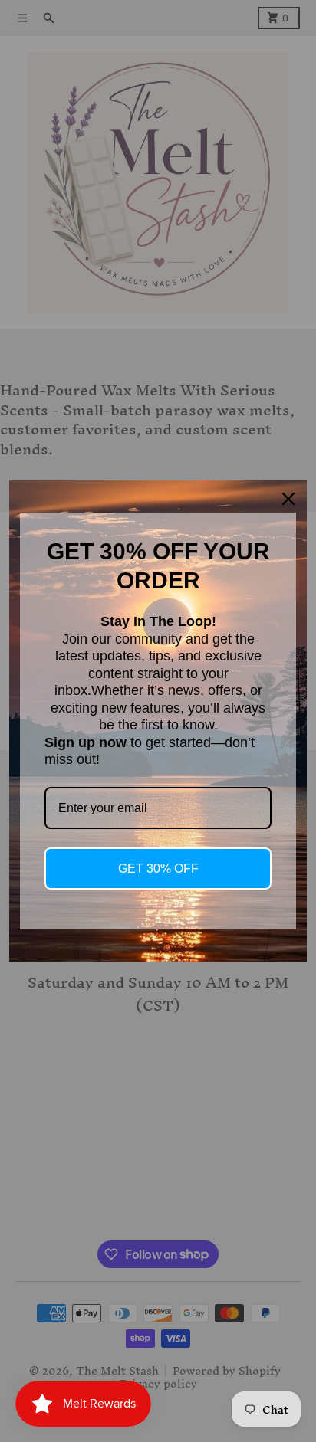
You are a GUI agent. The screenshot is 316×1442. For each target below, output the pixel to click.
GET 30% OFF (158, 868)
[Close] (288, 498)
